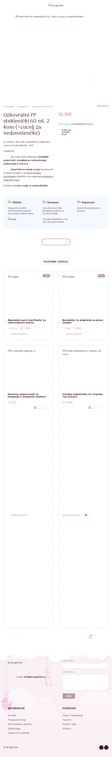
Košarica (67, 728)
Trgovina (9, 106)
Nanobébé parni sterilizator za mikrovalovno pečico (27, 321)
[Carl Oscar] (94, 515)
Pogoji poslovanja (17, 720)
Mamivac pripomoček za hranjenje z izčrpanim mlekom (27, 395)
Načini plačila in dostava (20, 724)
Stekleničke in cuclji (42, 106)
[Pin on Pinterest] (86, 132)
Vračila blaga (14, 728)
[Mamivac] (39, 515)
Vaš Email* (68, 661)
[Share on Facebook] (78, 132)
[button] (26, 334)
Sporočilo (69, 672)
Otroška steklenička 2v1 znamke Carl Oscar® (82, 395)
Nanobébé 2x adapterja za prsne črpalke (82, 321)
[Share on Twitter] (82, 132)
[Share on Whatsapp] (91, 132)
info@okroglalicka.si (34, 676)
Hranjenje (22, 106)
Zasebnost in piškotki (18, 733)
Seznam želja (69, 724)
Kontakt (12, 715)
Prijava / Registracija (73, 715)
